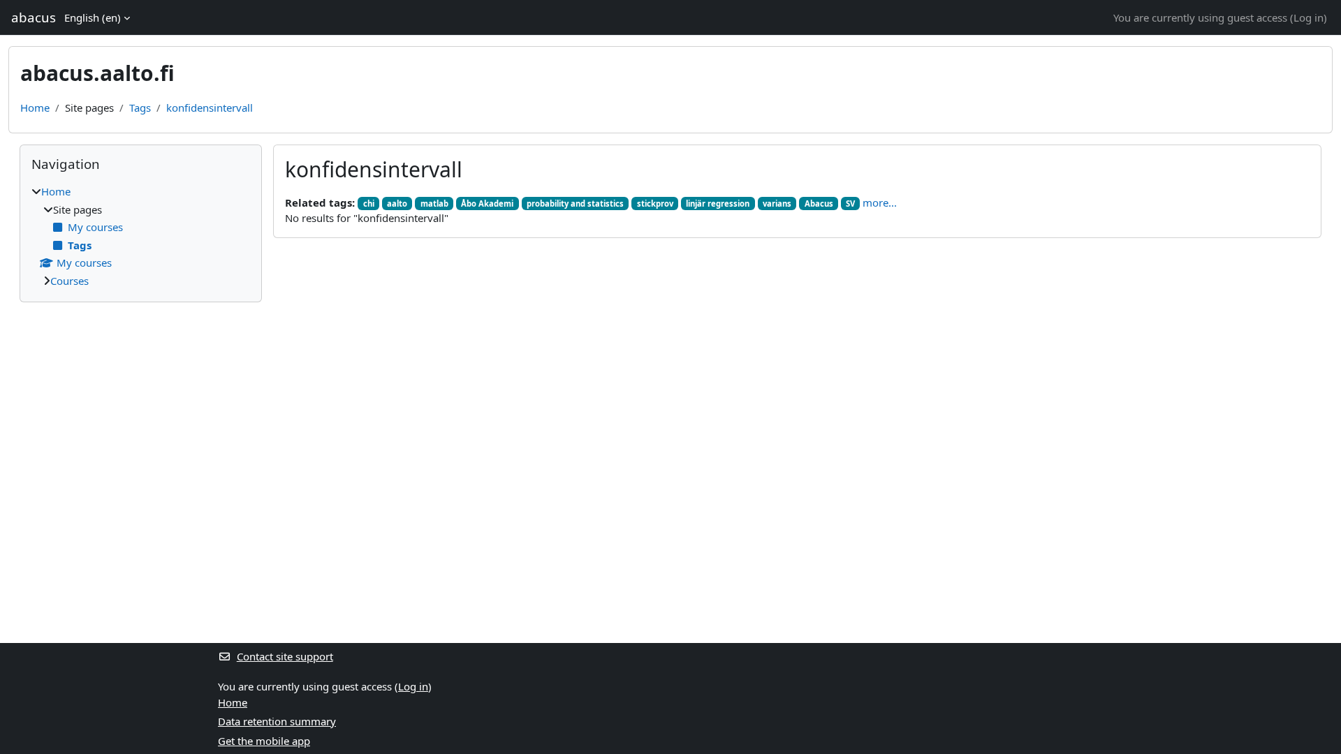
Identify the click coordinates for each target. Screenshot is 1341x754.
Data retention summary (277, 721)
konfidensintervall (209, 107)
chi (368, 203)
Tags (140, 107)
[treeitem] (140, 236)
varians (777, 203)
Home (35, 107)
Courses (69, 281)
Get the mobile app (264, 741)
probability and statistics (575, 203)
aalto (397, 203)
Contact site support (285, 656)
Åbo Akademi (487, 203)
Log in (1309, 17)
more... (880, 202)
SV (850, 203)
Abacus (819, 203)
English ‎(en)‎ (92, 17)
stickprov (655, 203)
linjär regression (717, 203)
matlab (434, 203)
